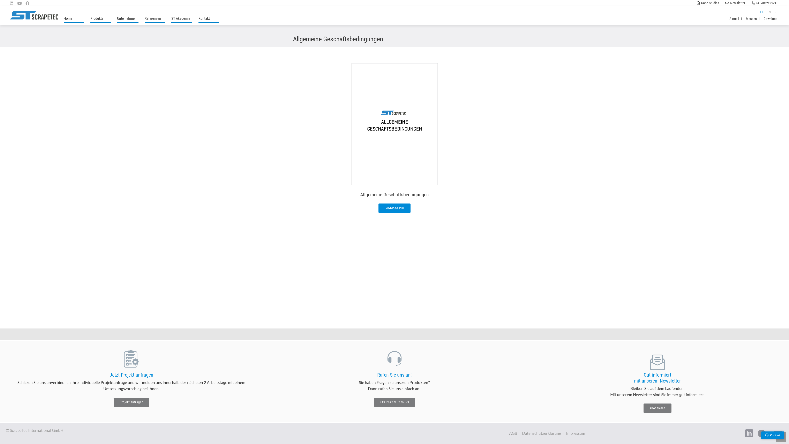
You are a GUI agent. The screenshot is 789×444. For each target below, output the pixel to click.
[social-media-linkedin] (749, 433)
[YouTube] (19, 3)
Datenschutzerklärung (541, 433)
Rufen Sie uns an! (394, 375)
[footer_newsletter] (657, 362)
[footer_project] (131, 358)
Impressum (575, 433)
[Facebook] (27, 3)
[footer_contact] (394, 358)
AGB (513, 433)
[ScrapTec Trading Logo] (34, 15)
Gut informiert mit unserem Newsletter (657, 378)
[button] (106, 18)
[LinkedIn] (11, 3)
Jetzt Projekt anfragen (131, 375)
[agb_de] (394, 124)
